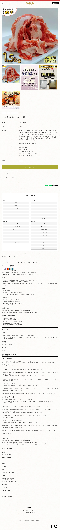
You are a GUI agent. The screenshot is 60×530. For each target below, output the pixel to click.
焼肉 (44, 205)
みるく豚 (4, 113)
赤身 (16, 236)
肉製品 (8, 113)
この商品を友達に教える (10, 176)
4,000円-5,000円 (44, 236)
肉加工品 (44, 215)
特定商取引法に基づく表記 (10, 174)
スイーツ (16, 215)
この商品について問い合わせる (11, 177)
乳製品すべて (16, 242)
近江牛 (15, 202)
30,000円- (44, 248)
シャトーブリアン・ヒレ (16, 223)
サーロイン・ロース (16, 226)
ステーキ (44, 202)
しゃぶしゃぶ (44, 209)
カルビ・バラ (16, 229)
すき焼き (44, 212)
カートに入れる (30, 167)
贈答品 (43, 218)
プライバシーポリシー (30, 510)
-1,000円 (44, 223)
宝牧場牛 (16, 205)
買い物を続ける (7, 180)
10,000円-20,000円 (44, 242)
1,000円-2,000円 (44, 226)
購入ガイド (31, 507)
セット (15, 212)
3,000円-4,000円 (14, 113)
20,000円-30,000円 (44, 245)
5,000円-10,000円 (43, 239)
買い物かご (56, 3)
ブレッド (16, 218)
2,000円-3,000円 (44, 229)
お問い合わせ (31, 512)
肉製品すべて (16, 239)
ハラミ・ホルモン (16, 232)
